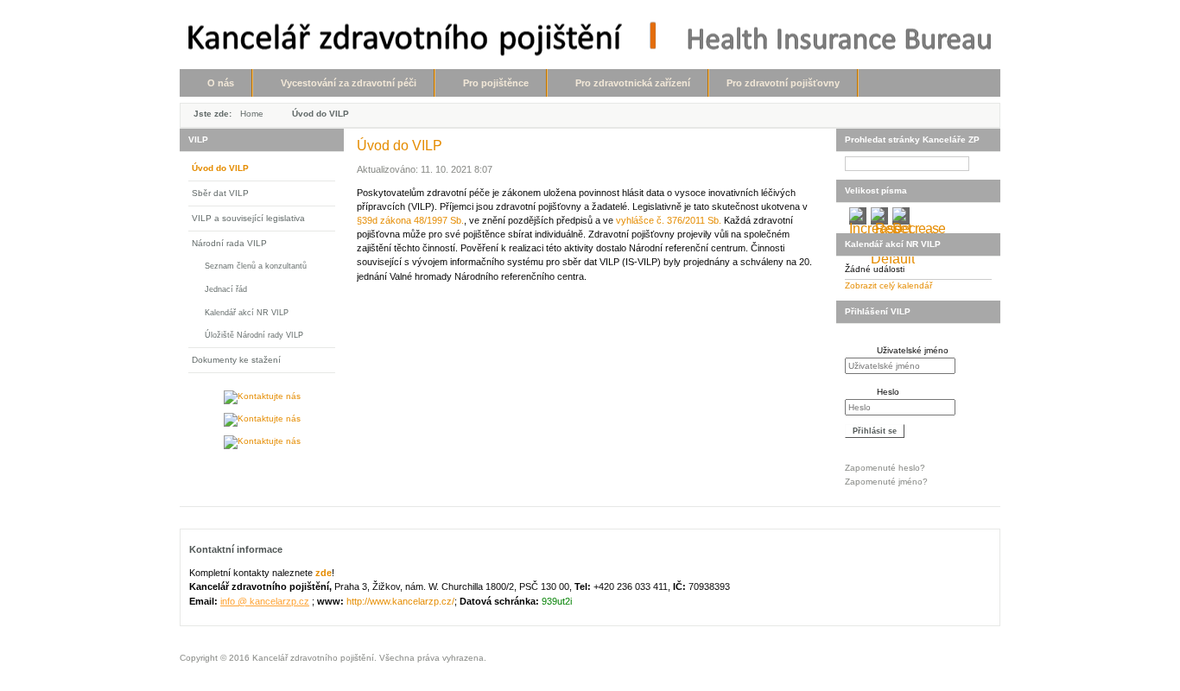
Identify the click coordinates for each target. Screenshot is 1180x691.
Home (251, 113)
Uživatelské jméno (912, 350)
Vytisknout (815, 144)
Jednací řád (226, 289)
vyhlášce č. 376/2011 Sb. (668, 220)
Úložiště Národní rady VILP (254, 335)
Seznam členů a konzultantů (256, 266)
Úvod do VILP (220, 168)
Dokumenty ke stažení (236, 360)
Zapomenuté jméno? (886, 481)
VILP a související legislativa (248, 218)
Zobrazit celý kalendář (888, 285)
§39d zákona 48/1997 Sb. (410, 220)
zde (323, 572)
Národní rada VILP (229, 243)
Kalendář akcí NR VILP (247, 312)
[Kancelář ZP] (590, 38)
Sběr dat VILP (220, 193)
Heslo (888, 391)
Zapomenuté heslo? (885, 467)
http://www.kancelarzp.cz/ (400, 601)
